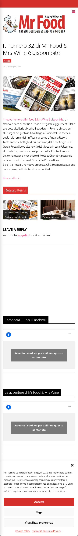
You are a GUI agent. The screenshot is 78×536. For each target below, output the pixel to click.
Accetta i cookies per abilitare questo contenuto (39, 355)
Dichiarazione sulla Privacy (46, 530)
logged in (23, 235)
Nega (39, 512)
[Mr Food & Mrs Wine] (34, 39)
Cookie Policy (22, 530)
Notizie (7, 60)
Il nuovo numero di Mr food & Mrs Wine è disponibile (33, 119)
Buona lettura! (11, 178)
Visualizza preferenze (39, 522)
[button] (72, 465)
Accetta (39, 501)
